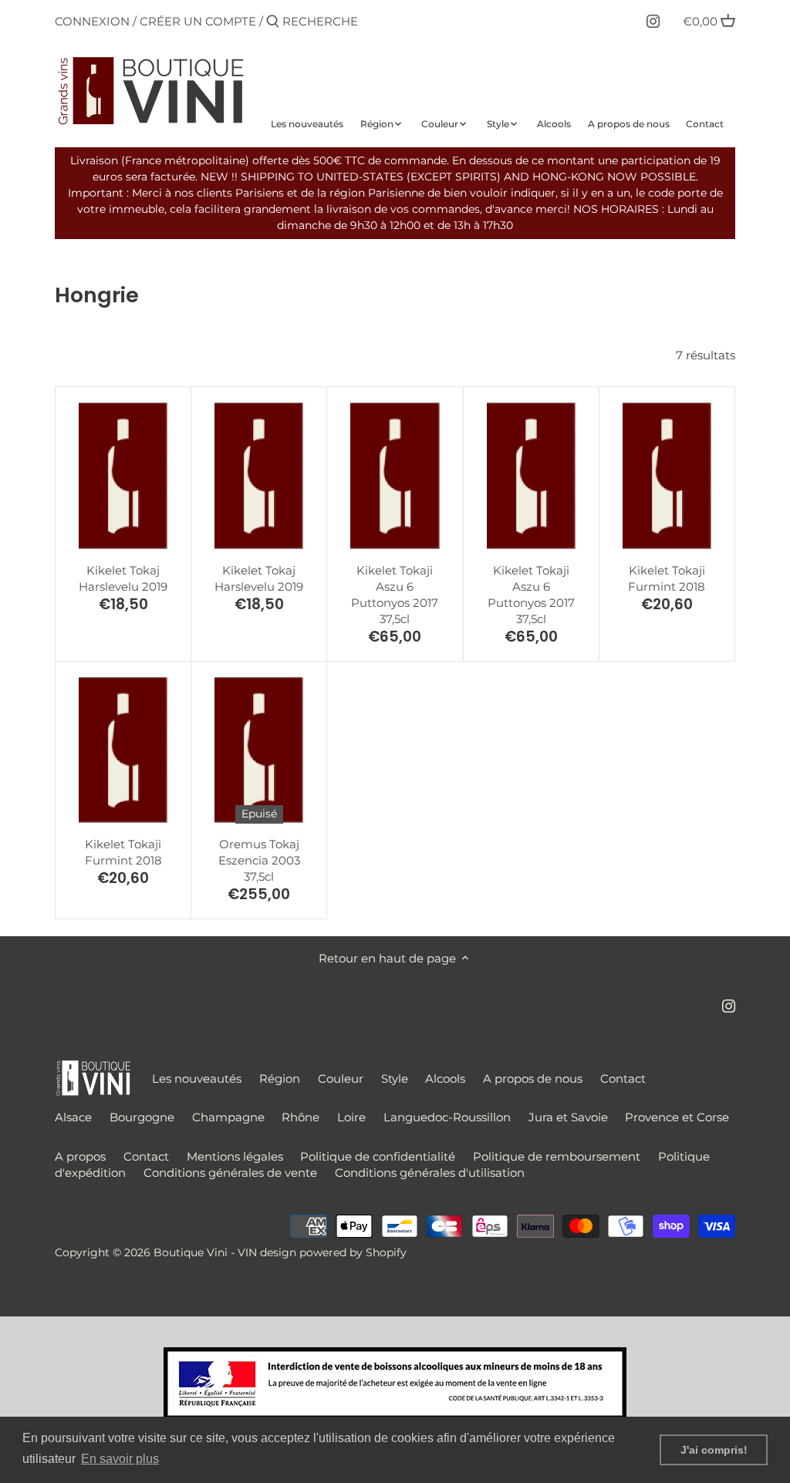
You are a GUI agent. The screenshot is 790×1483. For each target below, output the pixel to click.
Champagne (228, 1117)
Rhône (300, 1117)
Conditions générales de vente (230, 1172)
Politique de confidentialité (377, 1156)
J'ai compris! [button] (714, 1450)
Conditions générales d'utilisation (430, 1172)
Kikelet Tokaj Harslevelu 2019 (123, 578)
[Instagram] (653, 20)
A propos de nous (532, 1078)
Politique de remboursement (556, 1156)
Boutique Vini (191, 1252)
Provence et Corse (677, 1117)
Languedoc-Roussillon (447, 1117)
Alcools (445, 1078)
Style (394, 1078)
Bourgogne (142, 1117)
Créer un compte (198, 21)
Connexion (92, 21)
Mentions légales (235, 1156)
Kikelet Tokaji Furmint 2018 (666, 578)
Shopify (386, 1252)
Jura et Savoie (568, 1117)
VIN (247, 1252)
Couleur (340, 1078)
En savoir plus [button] (120, 1458)
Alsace (73, 1117)
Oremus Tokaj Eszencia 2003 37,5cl (259, 860)
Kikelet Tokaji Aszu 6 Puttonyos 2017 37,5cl (394, 594)
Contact (623, 1078)
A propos (80, 1156)
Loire (351, 1117)
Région (279, 1078)
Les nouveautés (196, 1078)
